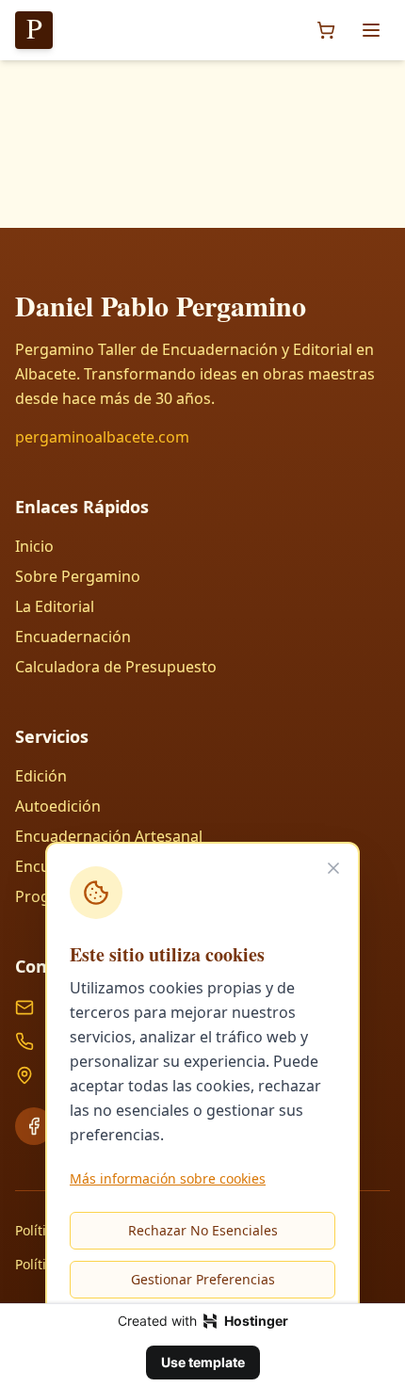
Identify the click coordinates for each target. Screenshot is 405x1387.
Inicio (34, 546)
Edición (41, 776)
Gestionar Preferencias (203, 1279)
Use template (203, 1362)
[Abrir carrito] (326, 30)
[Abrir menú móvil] (371, 30)
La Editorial (54, 606)
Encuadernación (73, 636)
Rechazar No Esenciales (203, 1230)
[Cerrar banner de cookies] (333, 868)
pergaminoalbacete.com (102, 437)
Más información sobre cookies (168, 1178)
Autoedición (58, 806)
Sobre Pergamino (77, 576)
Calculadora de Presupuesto (116, 666)
